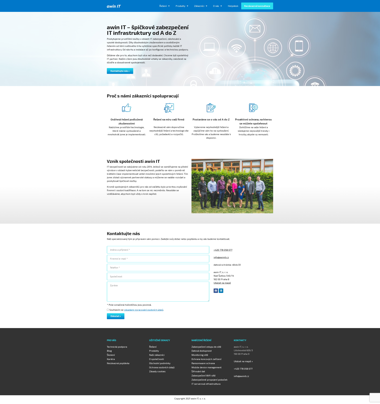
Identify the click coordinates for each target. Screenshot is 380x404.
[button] (120, 71)
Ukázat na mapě (222, 282)
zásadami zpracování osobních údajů (143, 309)
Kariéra (111, 359)
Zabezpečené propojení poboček (209, 379)
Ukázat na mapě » (243, 361)
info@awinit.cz (241, 376)
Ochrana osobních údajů (162, 367)
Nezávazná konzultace (257, 5)
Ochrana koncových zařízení (206, 359)
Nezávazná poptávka (118, 363)
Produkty (180, 5)
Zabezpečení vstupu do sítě (206, 346)
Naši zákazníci (156, 354)
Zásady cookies (157, 371)
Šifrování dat (198, 371)
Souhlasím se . (136, 309)
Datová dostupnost (201, 350)
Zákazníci (199, 5)
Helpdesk (233, 5)
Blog (109, 350)
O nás (216, 5)
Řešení (163, 5)
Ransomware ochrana (203, 363)
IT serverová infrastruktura (205, 383)
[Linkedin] (221, 290)
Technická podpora (117, 346)
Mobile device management (206, 367)
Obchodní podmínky (159, 363)
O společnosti (156, 359)
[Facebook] (216, 290)
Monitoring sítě (199, 354)
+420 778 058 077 (223, 249)
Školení (111, 354)
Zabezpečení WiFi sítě (203, 375)
